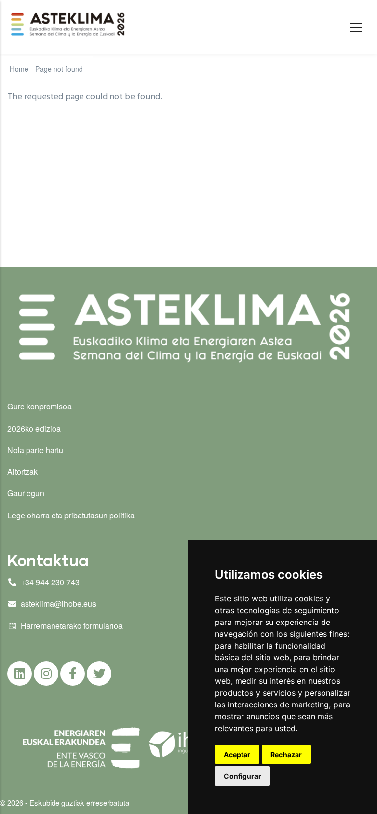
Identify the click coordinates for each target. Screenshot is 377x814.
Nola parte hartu (35, 450)
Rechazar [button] (286, 754)
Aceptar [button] (237, 754)
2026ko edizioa (34, 428)
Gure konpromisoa (39, 406)
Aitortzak (22, 471)
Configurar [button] (242, 776)
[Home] (69, 24)
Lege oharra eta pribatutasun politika (71, 515)
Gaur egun (25, 493)
